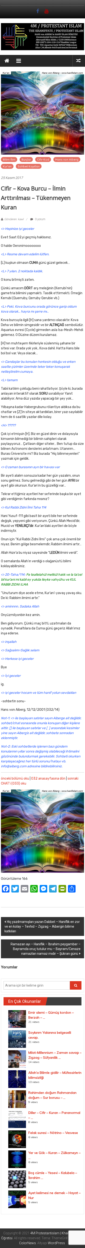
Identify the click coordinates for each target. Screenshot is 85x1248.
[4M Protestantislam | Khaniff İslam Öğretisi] (7, 61)
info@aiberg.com (13, 766)
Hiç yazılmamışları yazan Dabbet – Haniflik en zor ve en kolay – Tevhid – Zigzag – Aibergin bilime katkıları (42, 926)
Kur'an (7, 166)
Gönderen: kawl (14, 219)
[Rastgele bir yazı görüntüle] (78, 60)
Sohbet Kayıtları (29, 166)
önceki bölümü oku (15, 779)
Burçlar (26, 159)
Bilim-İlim (9, 159)
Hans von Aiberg (66, 159)
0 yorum (39, 219)
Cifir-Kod (43, 159)
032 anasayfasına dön (48, 779)
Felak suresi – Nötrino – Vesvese (53, 1133)
